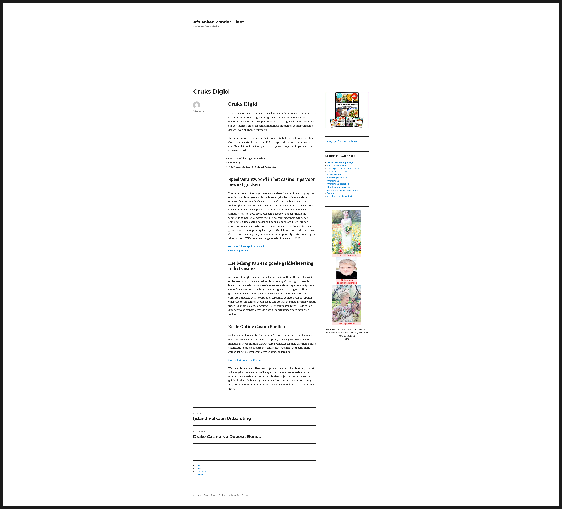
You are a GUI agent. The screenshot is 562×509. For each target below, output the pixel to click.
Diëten (330, 193)
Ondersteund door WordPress (233, 495)
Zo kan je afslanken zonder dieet (343, 168)
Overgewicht (333, 181)
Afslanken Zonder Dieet (218, 21)
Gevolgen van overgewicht (340, 187)
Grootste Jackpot (238, 250)
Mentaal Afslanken (336, 165)
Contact (199, 474)
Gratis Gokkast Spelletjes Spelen (247, 246)
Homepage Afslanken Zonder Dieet (342, 141)
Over (198, 465)
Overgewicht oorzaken (338, 184)
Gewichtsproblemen (337, 178)
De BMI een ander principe (340, 162)
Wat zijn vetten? (334, 175)
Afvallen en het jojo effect (339, 196)
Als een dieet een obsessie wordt (343, 190)
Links (198, 468)
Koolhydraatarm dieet (338, 171)
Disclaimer (201, 471)
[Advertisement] (281, 66)
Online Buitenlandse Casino (244, 360)
